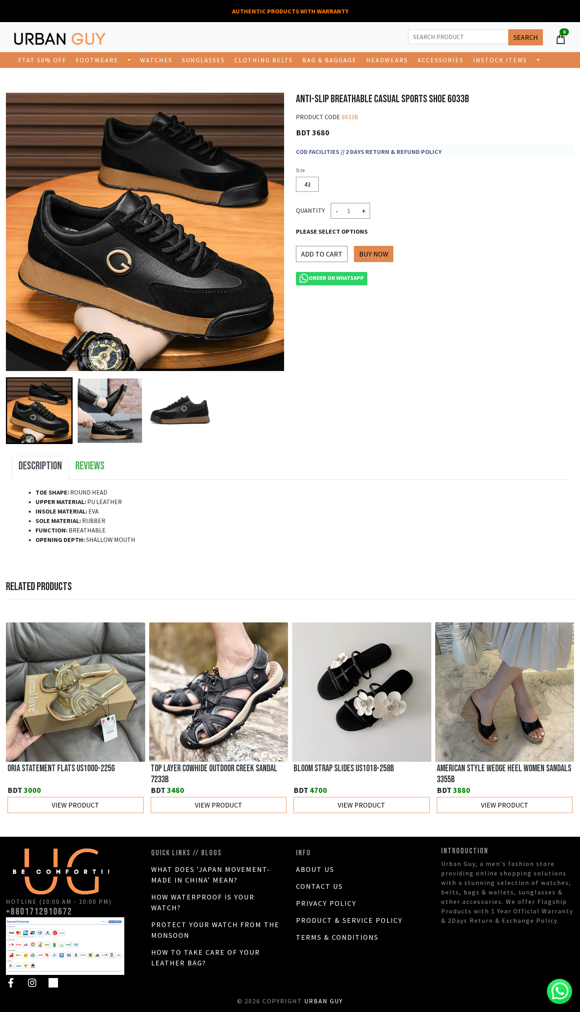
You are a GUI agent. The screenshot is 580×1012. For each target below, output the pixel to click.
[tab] (40, 468)
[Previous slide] (20, 718)
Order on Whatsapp (336, 278)
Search (525, 37)
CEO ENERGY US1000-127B (474, 768)
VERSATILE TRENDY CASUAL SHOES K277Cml (356, 768)
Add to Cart (321, 254)
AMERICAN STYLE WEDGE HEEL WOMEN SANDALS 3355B (218, 774)
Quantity (310, 210)
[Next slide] (270, 411)
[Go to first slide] (560, 718)
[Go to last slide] (20, 411)
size (300, 170)
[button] (39, 410)
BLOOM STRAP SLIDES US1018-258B (57, 768)
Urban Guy (323, 1001)
